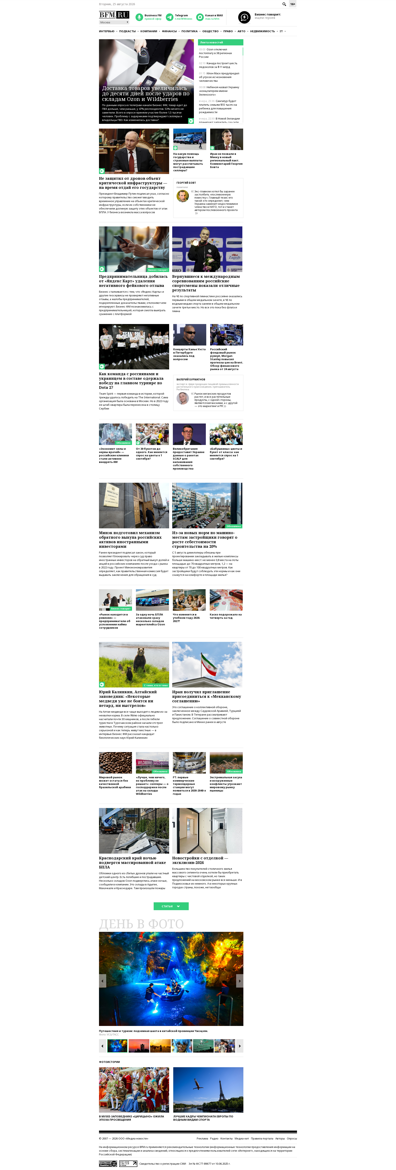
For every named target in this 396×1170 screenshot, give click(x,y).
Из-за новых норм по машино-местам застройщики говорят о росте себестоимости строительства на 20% (204, 539)
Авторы (280, 1138)
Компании (148, 31)
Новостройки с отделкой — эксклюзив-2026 (200, 860)
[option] (171, 979)
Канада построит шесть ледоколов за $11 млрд (218, 65)
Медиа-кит (242, 1138)
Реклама (202, 1138)
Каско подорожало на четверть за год (226, 616)
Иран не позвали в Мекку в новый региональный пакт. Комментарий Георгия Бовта (226, 160)
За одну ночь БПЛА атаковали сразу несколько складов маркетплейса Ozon (150, 619)
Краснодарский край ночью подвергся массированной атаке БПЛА (132, 862)
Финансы (169, 31)
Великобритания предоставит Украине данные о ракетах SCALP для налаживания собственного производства (188, 458)
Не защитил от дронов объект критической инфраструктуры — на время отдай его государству (133, 183)
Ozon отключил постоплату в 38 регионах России (215, 53)
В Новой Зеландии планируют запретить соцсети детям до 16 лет (219, 122)
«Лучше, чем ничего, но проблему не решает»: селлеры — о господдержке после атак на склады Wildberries (152, 785)
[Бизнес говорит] (134, 228)
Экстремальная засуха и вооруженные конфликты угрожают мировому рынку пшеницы (226, 783)
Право (228, 31)
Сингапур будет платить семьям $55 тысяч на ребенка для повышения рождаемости (218, 106)
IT (281, 31)
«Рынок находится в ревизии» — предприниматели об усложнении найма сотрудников (114, 621)
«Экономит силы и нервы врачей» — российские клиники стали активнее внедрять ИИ (114, 455)
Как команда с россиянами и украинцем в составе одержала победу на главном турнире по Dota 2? (131, 380)
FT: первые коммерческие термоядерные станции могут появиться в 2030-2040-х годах (189, 785)
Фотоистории (109, 1062)
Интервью (106, 31)
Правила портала (262, 1138)
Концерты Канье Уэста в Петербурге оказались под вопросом (189, 354)
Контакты (226, 1138)
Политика (190, 31)
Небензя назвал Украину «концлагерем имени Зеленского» (219, 90)
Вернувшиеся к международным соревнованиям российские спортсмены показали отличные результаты (206, 283)
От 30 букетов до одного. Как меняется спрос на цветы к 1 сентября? (151, 453)
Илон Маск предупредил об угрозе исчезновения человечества (219, 77)
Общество (210, 31)
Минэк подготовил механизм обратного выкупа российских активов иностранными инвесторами (130, 539)
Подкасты (127, 31)
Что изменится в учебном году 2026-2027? (186, 618)
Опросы (292, 1138)
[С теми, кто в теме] (134, 644)
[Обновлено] (115, 425)
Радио (214, 1138)
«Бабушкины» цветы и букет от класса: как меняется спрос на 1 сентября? (226, 453)
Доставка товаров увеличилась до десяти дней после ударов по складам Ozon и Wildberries (146, 93)
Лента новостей (211, 42)
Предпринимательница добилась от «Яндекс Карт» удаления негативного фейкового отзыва (133, 281)
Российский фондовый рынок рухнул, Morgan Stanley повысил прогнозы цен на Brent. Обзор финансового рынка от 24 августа (226, 359)
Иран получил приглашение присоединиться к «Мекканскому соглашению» (206, 696)
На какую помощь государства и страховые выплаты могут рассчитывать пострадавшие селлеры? (188, 162)
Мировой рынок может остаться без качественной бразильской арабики (115, 782)
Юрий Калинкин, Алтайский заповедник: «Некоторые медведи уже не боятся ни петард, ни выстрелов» (128, 698)
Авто (241, 31)
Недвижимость (262, 31)
